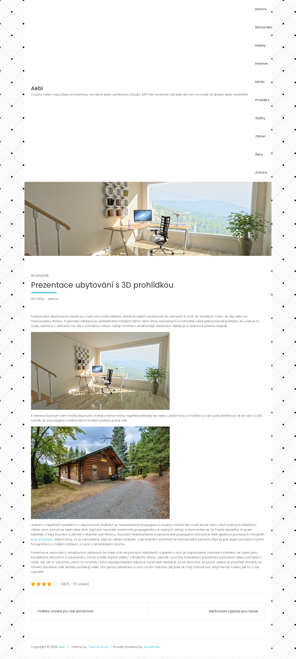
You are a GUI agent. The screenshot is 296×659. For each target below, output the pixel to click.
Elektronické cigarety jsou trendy (233, 611)
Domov (261, 9)
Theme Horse (98, 647)
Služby (260, 118)
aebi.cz (53, 299)
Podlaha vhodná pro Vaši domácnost (66, 611)
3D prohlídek (43, 539)
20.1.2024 (37, 299)
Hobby (260, 45)
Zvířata (261, 172)
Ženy (259, 154)
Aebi (37, 88)
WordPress (152, 647)
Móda (259, 81)
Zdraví (260, 136)
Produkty (262, 100)
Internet (261, 63)
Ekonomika (263, 27)
